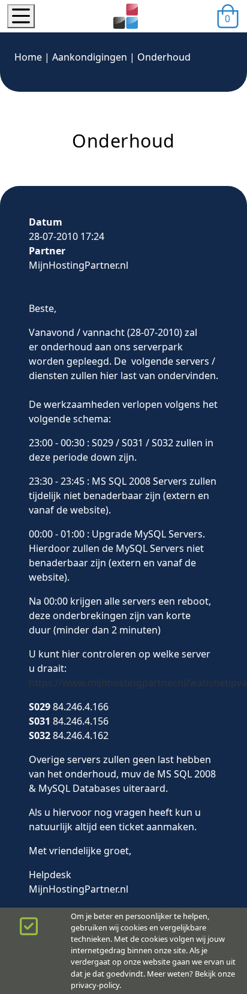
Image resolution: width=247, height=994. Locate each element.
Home (28, 57)
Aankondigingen (89, 57)
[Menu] (21, 16)
